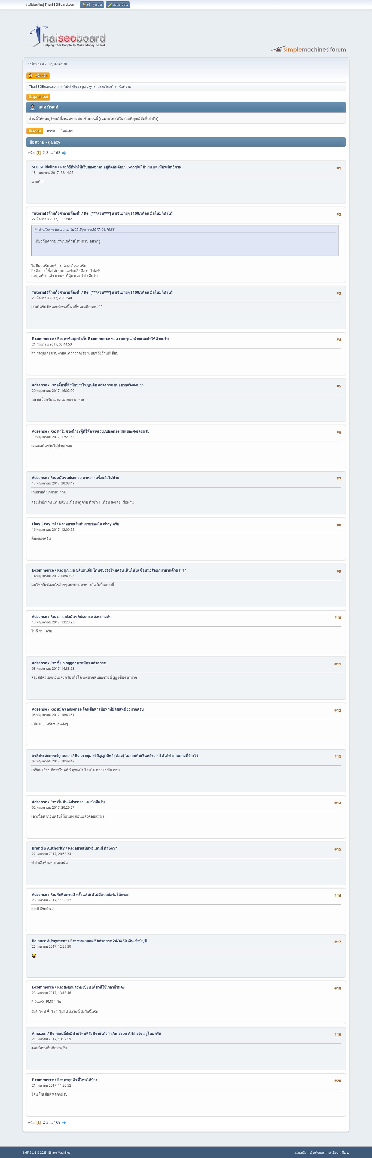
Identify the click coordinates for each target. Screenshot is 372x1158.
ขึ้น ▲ (345, 1152)
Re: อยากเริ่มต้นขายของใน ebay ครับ (89, 524)
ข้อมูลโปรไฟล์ (38, 97)
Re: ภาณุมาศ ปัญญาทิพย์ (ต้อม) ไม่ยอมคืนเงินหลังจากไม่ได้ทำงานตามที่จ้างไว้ (136, 755)
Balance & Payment (49, 940)
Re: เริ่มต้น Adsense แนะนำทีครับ (77, 801)
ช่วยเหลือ (300, 1152)
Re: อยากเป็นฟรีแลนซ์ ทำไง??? (92, 848)
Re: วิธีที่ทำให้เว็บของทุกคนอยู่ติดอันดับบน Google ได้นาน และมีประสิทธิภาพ (120, 167)
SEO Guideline (44, 167)
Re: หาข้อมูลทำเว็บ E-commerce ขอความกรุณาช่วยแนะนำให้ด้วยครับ (113, 338)
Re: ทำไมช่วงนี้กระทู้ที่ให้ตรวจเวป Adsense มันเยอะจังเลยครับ (99, 431)
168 (57, 152)
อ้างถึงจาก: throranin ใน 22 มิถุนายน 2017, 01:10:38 (77, 229)
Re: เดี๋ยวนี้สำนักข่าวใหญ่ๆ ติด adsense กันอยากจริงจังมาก (97, 385)
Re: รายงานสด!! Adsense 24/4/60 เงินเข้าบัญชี (108, 940)
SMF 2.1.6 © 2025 (35, 1152)
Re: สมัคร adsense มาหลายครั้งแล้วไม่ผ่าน (84, 477)
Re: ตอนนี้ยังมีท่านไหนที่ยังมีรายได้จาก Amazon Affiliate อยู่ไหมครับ (105, 1033)
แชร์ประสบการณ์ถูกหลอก (52, 755)
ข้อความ (35, 131)
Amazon (39, 1033)
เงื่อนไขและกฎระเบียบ (324, 1152)
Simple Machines (59, 1152)
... (52, 152)
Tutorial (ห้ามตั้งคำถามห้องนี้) (56, 213)
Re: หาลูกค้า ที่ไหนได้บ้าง (77, 1079)
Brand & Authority (48, 848)
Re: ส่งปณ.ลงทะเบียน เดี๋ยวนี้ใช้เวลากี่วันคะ (91, 987)
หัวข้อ (51, 131)
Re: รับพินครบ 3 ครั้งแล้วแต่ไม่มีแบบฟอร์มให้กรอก (89, 894)
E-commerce (43, 338)
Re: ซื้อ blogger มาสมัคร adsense (78, 662)
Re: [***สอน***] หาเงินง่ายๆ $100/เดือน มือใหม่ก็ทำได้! (128, 213)
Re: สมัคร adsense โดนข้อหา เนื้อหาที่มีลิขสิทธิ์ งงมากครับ (97, 709)
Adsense (39, 385)
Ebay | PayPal (44, 524)
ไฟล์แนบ (67, 131)
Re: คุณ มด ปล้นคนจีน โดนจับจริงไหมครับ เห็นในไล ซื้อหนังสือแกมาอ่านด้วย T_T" (121, 570)
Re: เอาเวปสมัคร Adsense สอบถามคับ (80, 616)
